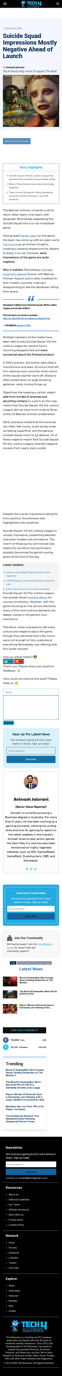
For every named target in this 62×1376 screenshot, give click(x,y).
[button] (58, 4)
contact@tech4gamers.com (32, 1178)
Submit (8, 722)
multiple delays (37, 597)
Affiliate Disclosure (19, 1209)
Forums (13, 1247)
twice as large (12, 244)
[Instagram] (31, 869)
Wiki (11, 1305)
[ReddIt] (35, 150)
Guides (12, 1310)
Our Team (14, 1204)
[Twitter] (21, 150)
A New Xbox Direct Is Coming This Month (27, 589)
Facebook (14, 1252)
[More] (41, 150)
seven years (29, 235)
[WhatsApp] (28, 150)
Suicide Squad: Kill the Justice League (34, 963)
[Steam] (35, 869)
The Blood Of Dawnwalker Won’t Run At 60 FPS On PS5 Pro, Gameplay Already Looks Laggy (23, 1085)
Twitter (13, 1262)
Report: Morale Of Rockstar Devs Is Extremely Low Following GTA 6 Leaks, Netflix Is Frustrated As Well (25, 1097)
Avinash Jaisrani (15, 67)
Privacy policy (16, 1219)
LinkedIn (13, 1257)
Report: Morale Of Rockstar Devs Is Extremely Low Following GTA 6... (36, 1006)
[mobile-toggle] (5, 4)
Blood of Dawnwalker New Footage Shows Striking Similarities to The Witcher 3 (25, 1073)
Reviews (13, 1300)
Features (13, 1295)
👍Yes (8, 661)
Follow (42, 1047)
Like (44, 1040)
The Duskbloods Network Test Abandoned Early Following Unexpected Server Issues (22, 1119)
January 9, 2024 (23, 325)
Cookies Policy (16, 1224)
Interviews (14, 1290)
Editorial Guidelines (19, 1199)
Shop (11, 1242)
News (12, 1285)
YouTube (14, 1267)
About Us (14, 1194)
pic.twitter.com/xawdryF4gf (37, 318)
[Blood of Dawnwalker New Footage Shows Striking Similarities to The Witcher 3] (10, 982)
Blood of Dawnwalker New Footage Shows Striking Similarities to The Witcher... (36, 980)
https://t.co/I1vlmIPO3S (13, 318)
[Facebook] (15, 150)
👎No (18, 661)
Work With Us (16, 1214)
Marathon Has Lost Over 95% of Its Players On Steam (25, 1108)
